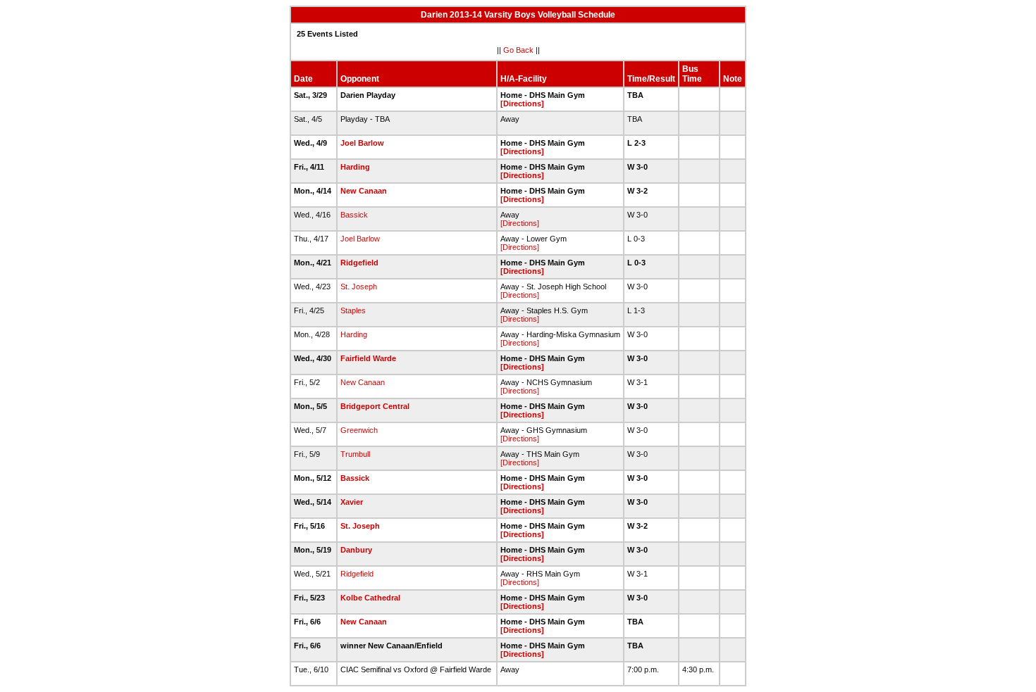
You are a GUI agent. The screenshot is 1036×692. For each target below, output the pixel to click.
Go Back (518, 50)
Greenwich (359, 430)
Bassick (354, 214)
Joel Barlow (362, 143)
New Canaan (363, 191)
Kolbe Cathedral (370, 597)
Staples (353, 310)
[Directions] (522, 103)
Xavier (351, 502)
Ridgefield (359, 262)
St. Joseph (358, 286)
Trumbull (355, 454)
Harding (355, 167)
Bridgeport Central (374, 406)
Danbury (356, 550)
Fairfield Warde (368, 358)
